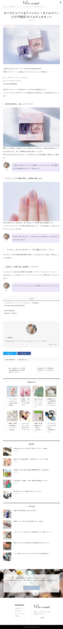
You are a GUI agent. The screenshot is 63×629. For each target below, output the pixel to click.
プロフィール (52, 344)
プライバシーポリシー (20, 613)
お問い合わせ (18, 610)
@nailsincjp (11, 310)
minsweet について (19, 608)
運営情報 (17, 616)
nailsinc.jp (14, 313)
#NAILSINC (21, 359)
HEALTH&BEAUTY (10, 359)
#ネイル (26, 359)
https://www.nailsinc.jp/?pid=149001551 (14, 305)
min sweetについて (31, 587)
